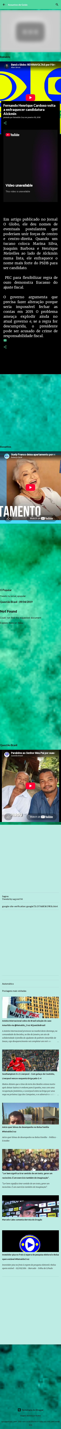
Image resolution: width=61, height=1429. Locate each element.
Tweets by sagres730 (12, 899)
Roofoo (38, 1416)
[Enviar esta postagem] (5, 341)
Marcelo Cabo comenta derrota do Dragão (22, 1220)
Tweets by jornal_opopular (13, 596)
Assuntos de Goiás (18, 4)
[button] (5, 123)
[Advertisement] (30, 409)
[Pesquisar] (57, 4)
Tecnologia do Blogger (32, 1409)
